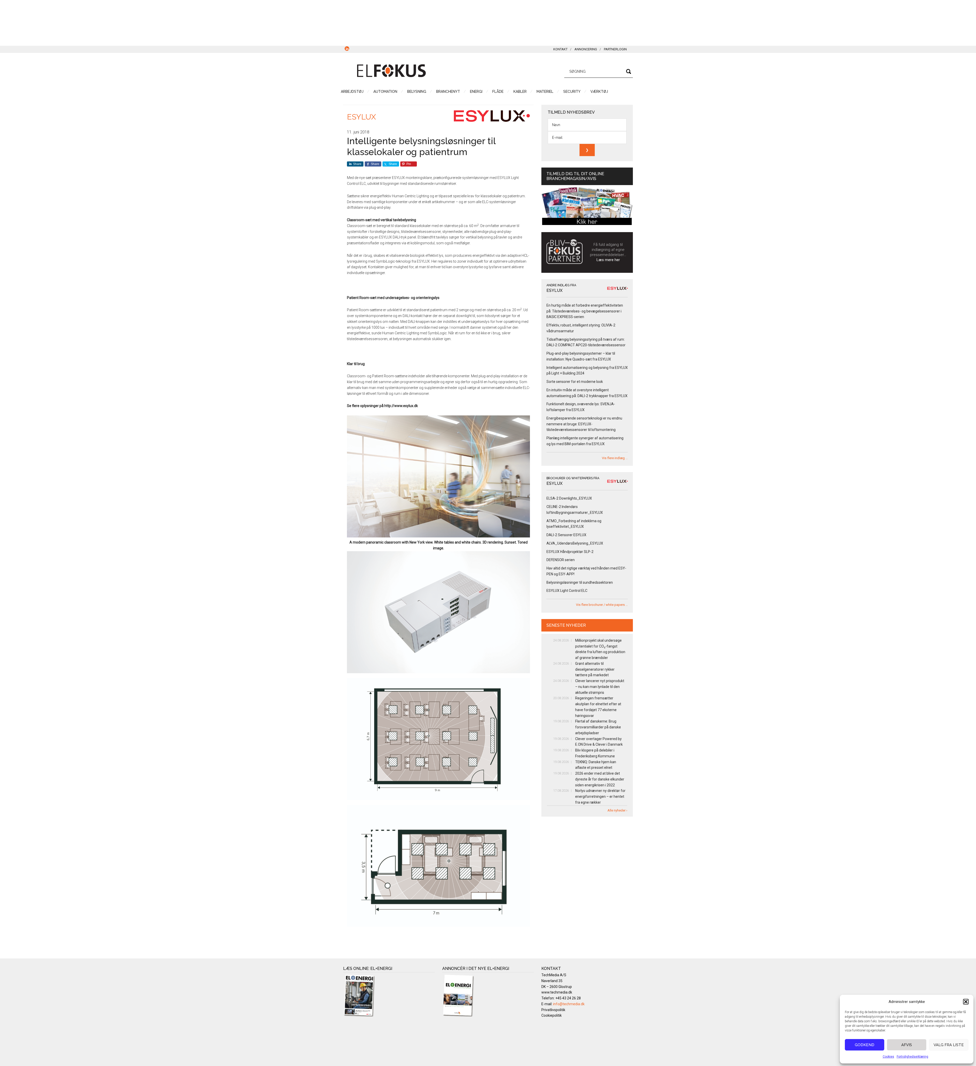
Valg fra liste (949, 1045)
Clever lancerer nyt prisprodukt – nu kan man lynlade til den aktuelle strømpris (599, 687)
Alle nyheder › (617, 810)
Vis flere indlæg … (615, 458)
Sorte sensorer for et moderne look (574, 382)
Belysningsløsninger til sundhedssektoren (579, 582)
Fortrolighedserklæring (912, 1056)
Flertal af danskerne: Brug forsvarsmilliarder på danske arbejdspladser (598, 727)
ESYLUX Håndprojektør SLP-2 (569, 552)
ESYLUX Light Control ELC (566, 591)
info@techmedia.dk (569, 1004)
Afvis (906, 1045)
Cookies (888, 1056)
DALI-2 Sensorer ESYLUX (566, 535)
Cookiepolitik (551, 1015)
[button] (965, 1001)
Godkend (864, 1045)
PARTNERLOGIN (615, 49)
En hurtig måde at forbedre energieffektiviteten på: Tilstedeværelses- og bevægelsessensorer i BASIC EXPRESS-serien (584, 311)
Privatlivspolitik (553, 1010)
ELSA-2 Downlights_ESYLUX (569, 498)
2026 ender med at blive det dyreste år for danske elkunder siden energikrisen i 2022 (599, 779)
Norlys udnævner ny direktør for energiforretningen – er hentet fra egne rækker (600, 796)
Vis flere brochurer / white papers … (602, 605)
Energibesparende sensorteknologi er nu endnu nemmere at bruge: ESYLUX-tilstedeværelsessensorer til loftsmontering (584, 424)
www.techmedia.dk (556, 992)
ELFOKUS (391, 70)
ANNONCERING (585, 49)
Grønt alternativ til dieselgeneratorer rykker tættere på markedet (595, 669)
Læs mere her (608, 260)
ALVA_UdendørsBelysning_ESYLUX (574, 543)
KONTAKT (560, 49)
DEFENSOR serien (560, 560)
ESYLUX (361, 116)
